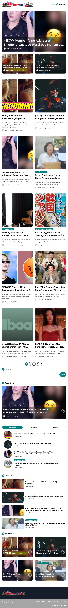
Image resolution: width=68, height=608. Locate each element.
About (43, 601)
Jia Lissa (7, 302)
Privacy (59, 605)
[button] (64, 32)
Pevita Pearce (10, 48)
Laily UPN (40, 299)
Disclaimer (63, 601)
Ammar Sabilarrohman (11, 245)
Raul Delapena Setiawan (11, 356)
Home (38, 601)
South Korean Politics (10, 14)
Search (8, 369)
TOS (64, 605)
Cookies (55, 601)
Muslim (41, 70)
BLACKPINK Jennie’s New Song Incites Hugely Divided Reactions (49, 347)
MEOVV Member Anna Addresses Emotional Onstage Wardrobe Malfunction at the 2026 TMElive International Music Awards (35, 453)
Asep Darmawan (10, 70)
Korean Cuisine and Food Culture (44, 229)
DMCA (54, 605)
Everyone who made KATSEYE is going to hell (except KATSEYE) (15, 66)
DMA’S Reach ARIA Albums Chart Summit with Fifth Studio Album (15, 347)
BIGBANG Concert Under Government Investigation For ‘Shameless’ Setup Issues (17, 290)
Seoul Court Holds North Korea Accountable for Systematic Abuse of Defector (30, 44)
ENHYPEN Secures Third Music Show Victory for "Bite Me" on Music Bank (50, 290)
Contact (49, 601)
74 (38, 364)
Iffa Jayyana (41, 245)
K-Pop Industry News (8, 229)
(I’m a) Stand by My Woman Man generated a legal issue (48, 66)
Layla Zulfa (8, 185)
